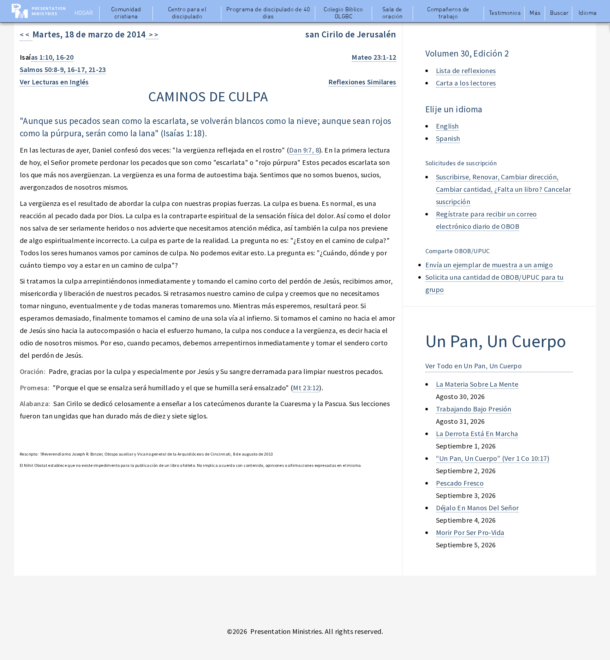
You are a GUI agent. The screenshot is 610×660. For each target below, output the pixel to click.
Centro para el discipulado (187, 13)
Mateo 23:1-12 (374, 57)
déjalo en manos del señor (477, 507)
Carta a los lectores (466, 82)
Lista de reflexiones (466, 70)
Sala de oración (392, 13)
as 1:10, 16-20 (52, 57)
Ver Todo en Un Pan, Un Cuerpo (473, 365)
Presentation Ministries (49, 11)
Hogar (83, 13)
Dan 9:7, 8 (304, 149)
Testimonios (505, 13)
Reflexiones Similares (362, 81)
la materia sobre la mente (477, 384)
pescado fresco (460, 482)
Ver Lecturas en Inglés (54, 81)
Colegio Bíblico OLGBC (343, 13)
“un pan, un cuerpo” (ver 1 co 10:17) (492, 458)
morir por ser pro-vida (470, 532)
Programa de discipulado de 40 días (268, 13)
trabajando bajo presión (474, 408)
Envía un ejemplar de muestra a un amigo (489, 264)
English (447, 125)
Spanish (448, 138)
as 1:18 (189, 133)
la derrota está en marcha (477, 433)
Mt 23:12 (306, 387)
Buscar (559, 13)
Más (535, 13)
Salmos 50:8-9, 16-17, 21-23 (63, 69)
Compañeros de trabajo (448, 13)
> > (152, 34)
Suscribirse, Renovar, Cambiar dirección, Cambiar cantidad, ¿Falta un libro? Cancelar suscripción (503, 189)
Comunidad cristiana (126, 13)
